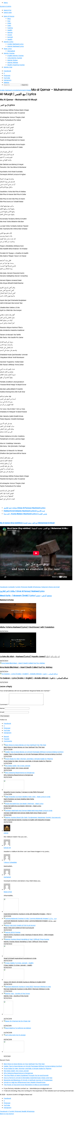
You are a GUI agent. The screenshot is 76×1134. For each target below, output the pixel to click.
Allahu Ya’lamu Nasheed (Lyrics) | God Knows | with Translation (27, 627)
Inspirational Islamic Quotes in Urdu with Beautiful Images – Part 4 (27, 914)
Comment (4, 704)
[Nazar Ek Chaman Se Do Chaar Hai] (17, 1021)
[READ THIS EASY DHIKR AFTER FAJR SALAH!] (19, 925)
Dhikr (9, 23)
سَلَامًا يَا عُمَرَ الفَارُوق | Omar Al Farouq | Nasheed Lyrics (24, 508)
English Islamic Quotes (15, 56)
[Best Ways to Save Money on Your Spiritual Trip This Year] (25, 745)
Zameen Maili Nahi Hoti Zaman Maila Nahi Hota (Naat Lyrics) (25, 813)
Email (2, 712)
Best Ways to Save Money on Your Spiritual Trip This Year (24, 747)
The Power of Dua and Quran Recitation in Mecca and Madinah (26, 1085)
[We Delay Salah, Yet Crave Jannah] (17, 766)
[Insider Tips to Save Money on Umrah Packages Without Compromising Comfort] (33, 752)
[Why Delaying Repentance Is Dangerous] (19, 773)
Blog (9, 19)
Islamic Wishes (12, 62)
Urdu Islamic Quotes (14, 58)
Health (9, 39)
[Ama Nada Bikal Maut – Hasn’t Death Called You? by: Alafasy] (22, 663)
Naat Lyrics (8, 49)
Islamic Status (12, 60)
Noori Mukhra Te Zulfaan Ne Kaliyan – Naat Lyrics (21, 1030)
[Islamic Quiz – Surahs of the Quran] (17, 993)
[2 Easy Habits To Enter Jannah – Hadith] (18, 963)
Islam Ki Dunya (9, 16)
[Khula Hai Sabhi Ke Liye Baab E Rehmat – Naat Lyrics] (23, 804)
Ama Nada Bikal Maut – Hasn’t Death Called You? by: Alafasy (26, 667)
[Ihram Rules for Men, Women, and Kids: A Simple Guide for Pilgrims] (28, 759)
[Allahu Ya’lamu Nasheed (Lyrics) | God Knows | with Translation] (18, 623)
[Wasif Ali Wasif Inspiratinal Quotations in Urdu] (14, 956)
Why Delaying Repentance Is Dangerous (18, 775)
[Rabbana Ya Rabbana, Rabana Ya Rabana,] (8, 1014)
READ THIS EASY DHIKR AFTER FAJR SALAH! (19, 928)
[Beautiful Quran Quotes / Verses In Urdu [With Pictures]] (14, 790)
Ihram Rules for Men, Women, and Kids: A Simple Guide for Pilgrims (27, 761)
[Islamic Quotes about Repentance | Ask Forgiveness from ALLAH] (14, 1052)
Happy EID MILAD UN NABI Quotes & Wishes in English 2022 (25, 982)
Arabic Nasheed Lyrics (15, 44)
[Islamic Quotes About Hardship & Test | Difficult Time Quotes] (26, 939)
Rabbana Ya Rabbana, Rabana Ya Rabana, (19, 1016)
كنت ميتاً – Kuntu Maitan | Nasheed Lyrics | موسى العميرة (25, 514)
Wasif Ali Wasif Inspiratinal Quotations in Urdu (20, 958)
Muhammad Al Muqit (23, 90)
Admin (6, 833)
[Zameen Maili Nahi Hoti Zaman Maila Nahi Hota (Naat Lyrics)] (28, 810)
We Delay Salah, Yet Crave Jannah (16, 768)
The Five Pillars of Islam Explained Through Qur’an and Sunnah (26, 1075)
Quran (9, 35)
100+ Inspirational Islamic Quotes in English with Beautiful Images (27, 820)
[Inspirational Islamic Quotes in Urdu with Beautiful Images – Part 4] (11, 912)
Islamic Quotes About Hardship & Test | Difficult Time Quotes (26, 942)
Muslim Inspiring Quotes (16, 65)
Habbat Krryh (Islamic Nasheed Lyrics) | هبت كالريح (24, 511)
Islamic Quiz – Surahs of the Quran (16, 996)
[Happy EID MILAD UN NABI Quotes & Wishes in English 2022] (14, 980)
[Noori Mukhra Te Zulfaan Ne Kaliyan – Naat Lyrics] (17, 1028)
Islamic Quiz (8, 67)
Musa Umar (8, 892)
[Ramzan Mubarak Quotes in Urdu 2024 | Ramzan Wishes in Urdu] (27, 987)
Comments (8, 741)
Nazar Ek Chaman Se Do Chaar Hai (16, 1023)
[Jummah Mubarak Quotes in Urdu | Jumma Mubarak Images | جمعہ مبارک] (30, 918)
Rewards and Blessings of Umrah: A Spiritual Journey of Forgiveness (28, 1080)
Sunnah (10, 37)
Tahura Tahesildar (10, 862)
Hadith (9, 30)
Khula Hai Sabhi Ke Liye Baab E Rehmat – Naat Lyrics (22, 806)
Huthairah (7, 877)
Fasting (10, 28)
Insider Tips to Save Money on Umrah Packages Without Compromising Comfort (33, 754)
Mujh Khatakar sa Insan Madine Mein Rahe (19, 799)
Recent (6, 736)
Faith (9, 25)
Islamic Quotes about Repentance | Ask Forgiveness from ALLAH (27, 1054)
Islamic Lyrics (8, 42)
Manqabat (11, 51)
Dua (8, 21)
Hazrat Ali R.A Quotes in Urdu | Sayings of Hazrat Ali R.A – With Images (28, 935)
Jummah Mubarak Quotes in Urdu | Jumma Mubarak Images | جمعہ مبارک (30, 921)
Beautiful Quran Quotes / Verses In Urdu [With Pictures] (24, 792)
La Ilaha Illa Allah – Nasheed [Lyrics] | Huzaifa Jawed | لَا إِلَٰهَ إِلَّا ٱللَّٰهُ (30, 656)
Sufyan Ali (7, 848)
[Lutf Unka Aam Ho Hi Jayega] (14, 1035)
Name (2, 708)
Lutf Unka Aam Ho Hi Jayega (14, 1037)
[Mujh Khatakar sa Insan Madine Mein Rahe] (27, 797)
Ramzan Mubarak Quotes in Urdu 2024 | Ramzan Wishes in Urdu (26, 989)
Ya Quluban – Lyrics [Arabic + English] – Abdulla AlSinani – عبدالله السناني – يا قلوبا (34, 678)
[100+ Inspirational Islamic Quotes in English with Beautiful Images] (32, 817)
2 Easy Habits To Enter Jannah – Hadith (18, 965)
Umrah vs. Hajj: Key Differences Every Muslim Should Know (24, 1082)
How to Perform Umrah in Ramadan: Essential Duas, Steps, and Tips (28, 1078)
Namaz (10, 32)
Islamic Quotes (9, 53)
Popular (6, 739)
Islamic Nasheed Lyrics (15, 46)
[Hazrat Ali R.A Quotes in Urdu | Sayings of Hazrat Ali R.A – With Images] (12, 932)
